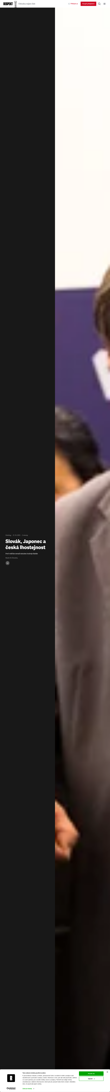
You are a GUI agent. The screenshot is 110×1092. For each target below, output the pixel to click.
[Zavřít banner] (107, 1072)
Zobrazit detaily (27, 1088)
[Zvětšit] (82, 550)
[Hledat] (99, 4)
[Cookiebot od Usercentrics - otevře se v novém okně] (11, 1088)
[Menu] (104, 4)
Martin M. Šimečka (12, 558)
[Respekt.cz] (8, 3)
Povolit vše (91, 1073)
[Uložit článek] (8, 563)
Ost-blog (8, 535)
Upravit (90, 1078)
